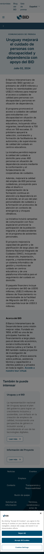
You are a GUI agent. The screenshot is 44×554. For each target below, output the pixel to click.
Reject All (22, 533)
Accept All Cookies (22, 540)
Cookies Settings (22, 547)
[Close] (40, 513)
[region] (22, 531)
